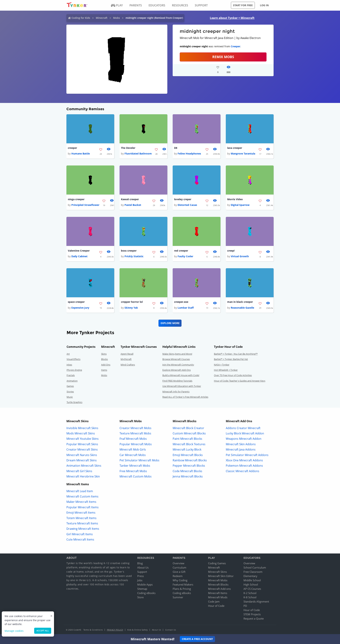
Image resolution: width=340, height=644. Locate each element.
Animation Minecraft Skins (83, 466)
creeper (72, 148)
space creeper (76, 301)
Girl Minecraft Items (79, 534)
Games (70, 386)
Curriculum (179, 567)
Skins (104, 353)
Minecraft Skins (217, 571)
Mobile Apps (145, 584)
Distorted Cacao (187, 205)
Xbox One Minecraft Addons (244, 460)
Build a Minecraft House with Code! (180, 375)
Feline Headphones (189, 153)
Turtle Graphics (74, 402)
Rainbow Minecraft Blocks (190, 460)
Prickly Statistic (133, 256)
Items (104, 370)
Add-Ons (105, 364)
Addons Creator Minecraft (243, 428)
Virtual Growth (240, 256)
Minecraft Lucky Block (187, 449)
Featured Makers (183, 584)
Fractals (71, 375)
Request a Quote (253, 618)
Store (140, 597)
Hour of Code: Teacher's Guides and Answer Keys (239, 380)
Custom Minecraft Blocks (189, 433)
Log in (264, 5)
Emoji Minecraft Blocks (188, 455)
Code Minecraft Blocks (187, 471)
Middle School (252, 580)
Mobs (116, 17)
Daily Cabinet (79, 256)
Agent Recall (127, 353)
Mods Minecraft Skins (80, 433)
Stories (70, 391)
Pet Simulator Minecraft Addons (247, 455)
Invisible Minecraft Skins (82, 428)
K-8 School (249, 597)
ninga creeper (76, 199)
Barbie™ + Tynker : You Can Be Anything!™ (236, 353)
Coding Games (217, 563)
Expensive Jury (80, 307)
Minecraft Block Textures (189, 444)
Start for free (243, 5)
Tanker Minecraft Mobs (135, 466)
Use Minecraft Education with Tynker (181, 386)
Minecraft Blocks (218, 584)
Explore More (170, 323)
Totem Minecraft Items (81, 518)
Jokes (69, 364)
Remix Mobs (223, 57)
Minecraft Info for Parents (175, 391)
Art (68, 353)
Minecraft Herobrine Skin (83, 476)
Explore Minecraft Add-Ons (176, 370)
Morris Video (235, 199)
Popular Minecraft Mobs (136, 444)
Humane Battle (80, 153)
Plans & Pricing (182, 588)
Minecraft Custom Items (82, 496)
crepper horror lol (132, 301)
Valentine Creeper (79, 250)
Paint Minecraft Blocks (187, 439)
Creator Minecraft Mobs (135, 428)
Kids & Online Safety (137, 629)
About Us (143, 567)
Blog (140, 563)
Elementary (250, 576)
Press (140, 576)
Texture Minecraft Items (82, 523)
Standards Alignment (256, 601)
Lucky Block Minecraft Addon (245, 433)
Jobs (139, 580)
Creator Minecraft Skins (82, 449)
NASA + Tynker (221, 364)
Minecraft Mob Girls (133, 449)
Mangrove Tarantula (243, 153)
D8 (175, 148)
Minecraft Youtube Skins (82, 439)
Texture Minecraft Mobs (135, 433)
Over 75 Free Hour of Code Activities (233, 375)
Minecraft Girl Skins (79, 471)
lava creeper (234, 148)
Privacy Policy (115, 629)
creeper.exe (181, 301)
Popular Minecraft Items (82, 507)
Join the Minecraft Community (178, 364)
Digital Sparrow (240, 205)
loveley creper (182, 199)
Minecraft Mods (217, 597)
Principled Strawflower (85, 205)
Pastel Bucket (132, 205)
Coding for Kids (81, 17)
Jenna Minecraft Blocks (188, 476)
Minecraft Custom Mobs (136, 476)
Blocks (104, 359)
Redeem (178, 576)
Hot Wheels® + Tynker (226, 370)
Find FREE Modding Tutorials (177, 380)
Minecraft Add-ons (219, 588)
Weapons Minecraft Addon (243, 439)
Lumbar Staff (186, 307)
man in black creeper (240, 301)
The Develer (128, 148)
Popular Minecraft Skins (82, 444)
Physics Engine (74, 370)
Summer (178, 597)
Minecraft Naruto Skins (81, 455)
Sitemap (142, 588)
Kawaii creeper (130, 199)
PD (245, 606)
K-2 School (249, 593)
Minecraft (101, 17)
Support (142, 571)
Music (70, 396)
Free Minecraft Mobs (133, 471)
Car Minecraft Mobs (133, 455)
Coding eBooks (146, 593)
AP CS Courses (252, 588)
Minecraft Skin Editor (221, 576)
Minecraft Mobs (217, 580)
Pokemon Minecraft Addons (244, 466)
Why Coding (180, 580)
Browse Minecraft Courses (176, 359)
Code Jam (214, 601)
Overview (178, 563)
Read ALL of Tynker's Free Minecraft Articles (185, 396)
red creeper (181, 250)
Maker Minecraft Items (81, 502)
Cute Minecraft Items (80, 539)
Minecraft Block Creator (188, 428)
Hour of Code (216, 606)
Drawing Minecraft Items (82, 529)
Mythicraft (126, 359)
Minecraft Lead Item (79, 491)
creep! (231, 250)
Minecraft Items (217, 593)
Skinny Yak (131, 307)
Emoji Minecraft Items (80, 512)
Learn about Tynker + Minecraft (232, 18)
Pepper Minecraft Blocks (189, 466)
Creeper (235, 46)
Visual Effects (73, 359)
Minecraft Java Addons (241, 449)
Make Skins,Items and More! (177, 353)
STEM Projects (252, 614)
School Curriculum (254, 567)
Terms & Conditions (93, 629)
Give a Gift (179, 571)
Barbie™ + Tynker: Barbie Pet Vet (231, 359)
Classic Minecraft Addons (242, 471)
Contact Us (170, 629)
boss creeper (129, 250)
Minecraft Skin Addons (241, 444)
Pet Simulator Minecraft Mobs (139, 460)
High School (250, 584)
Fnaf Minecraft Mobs (133, 439)
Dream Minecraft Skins (81, 460)
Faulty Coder (185, 256)
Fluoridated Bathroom (138, 153)
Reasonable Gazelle (242, 307)
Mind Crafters (128, 364)
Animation (72, 380)
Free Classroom (252, 571)
